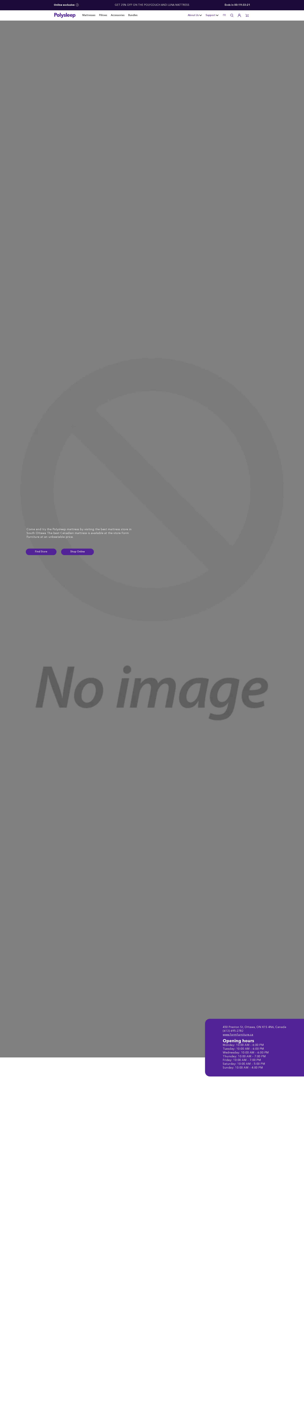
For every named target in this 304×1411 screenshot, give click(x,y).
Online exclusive (64, 5)
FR (224, 15)
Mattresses (88, 15)
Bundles (132, 15)
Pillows (103, 15)
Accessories (117, 15)
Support (210, 15)
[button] (247, 15)
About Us (193, 15)
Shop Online (77, 551)
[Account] (239, 15)
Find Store (41, 551)
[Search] (232, 15)
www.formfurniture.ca (238, 1034)
